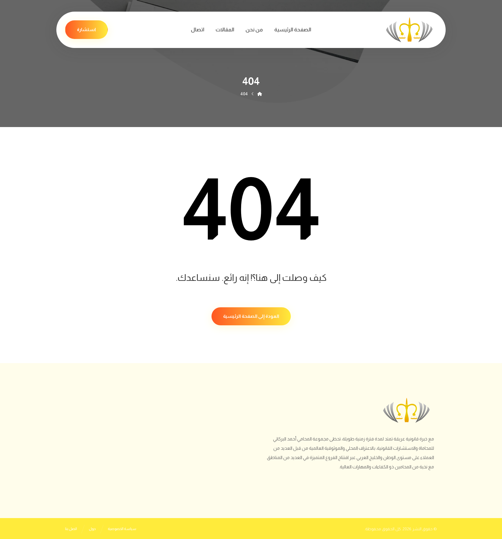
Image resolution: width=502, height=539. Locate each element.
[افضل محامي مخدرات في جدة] (409, 30)
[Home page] (259, 94)
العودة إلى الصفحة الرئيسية (251, 316)
